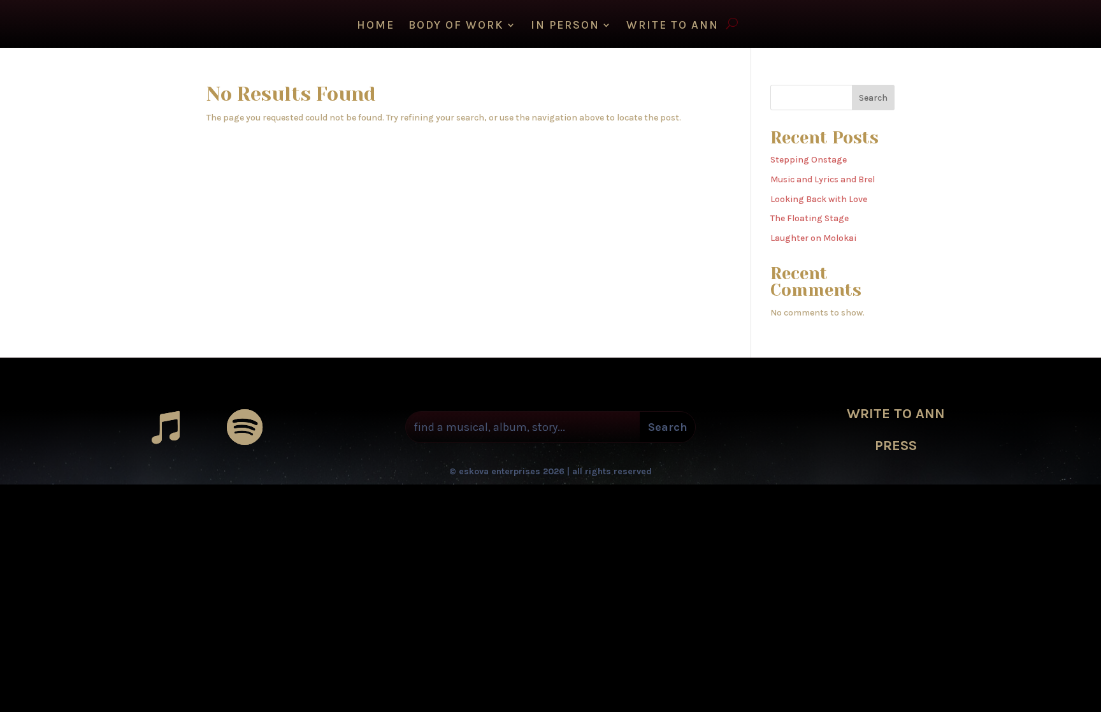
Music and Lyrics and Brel (822, 179)
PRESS (896, 445)
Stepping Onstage (808, 159)
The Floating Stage (809, 218)
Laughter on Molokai (813, 238)
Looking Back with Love (818, 199)
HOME (375, 26)
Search (873, 97)
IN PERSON (565, 26)
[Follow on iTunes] (166, 427)
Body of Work (456, 26)
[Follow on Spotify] (245, 427)
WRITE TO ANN (672, 26)
